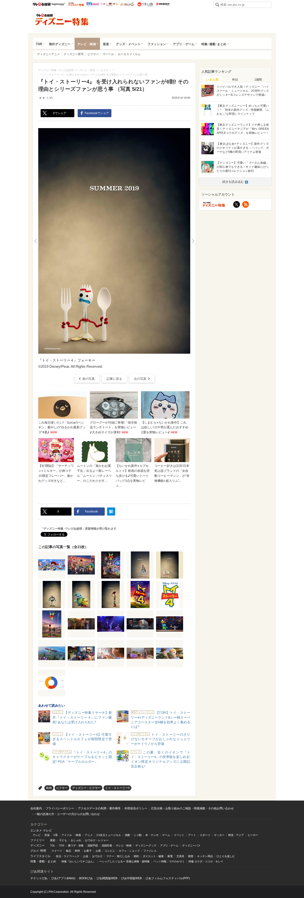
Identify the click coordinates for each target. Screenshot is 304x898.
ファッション (156, 44)
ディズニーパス (191, 845)
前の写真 (88, 379)
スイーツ (57, 850)
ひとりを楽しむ (226, 856)
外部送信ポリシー (135, 808)
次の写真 (140, 379)
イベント (179, 835)
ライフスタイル (40, 856)
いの (50, 97)
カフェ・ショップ (129, 850)
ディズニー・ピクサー (86, 788)
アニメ (89, 835)
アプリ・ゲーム (184, 44)
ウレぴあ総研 (42, 4)
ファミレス (150, 850)
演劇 (127, 835)
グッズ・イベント (128, 44)
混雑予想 (92, 845)
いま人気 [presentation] (212, 79)
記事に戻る (114, 379)
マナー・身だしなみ (118, 856)
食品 (68, 850)
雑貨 (190, 856)
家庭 (52, 840)
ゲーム (166, 835)
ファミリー (37, 840)
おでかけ (97, 856)
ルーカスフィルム (129, 54)
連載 (42, 861)
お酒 (98, 850)
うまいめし (109, 4)
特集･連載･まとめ (213, 44)
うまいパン (127, 4)
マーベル (108, 54)
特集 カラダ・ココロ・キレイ (206, 861)
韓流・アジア (236, 835)
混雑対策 (107, 845)
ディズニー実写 (74, 54)
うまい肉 (145, 4)
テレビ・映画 (86, 44)
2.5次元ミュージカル (108, 835)
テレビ (37, 835)
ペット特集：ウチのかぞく (169, 861)
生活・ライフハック (67, 856)
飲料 (77, 850)
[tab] (212, 79)
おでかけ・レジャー (97, 840)
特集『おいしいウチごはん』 (78, 861)
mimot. (92, 4)
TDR (39, 44)
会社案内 (36, 808)
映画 (49, 788)
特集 (33, 861)
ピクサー (93, 54)
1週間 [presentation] (258, 79)
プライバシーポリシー (60, 808)
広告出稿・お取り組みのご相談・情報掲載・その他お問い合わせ (192, 808)
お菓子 (88, 850)
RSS (245, 204)
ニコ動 (138, 835)
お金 (85, 856)
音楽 (106, 44)
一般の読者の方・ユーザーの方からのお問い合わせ (67, 814)
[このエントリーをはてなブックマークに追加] (111, 511)
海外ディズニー (60, 44)
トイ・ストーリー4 (117, 788)
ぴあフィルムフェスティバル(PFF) (168, 878)
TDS (61, 845)
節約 (136, 856)
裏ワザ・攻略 (76, 845)
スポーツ (205, 835)
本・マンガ (151, 835)
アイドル (67, 835)
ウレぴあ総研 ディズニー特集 (76, 4)
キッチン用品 (205, 856)
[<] (35, 241)
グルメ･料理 (38, 850)
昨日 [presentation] (235, 79)
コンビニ (109, 850)
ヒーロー (253, 835)
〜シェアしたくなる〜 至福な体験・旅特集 (124, 861)
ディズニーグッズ (145, 845)
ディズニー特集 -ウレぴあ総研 (61, 19)
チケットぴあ (39, 878)
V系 (55, 835)
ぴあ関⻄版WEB (107, 878)
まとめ (52, 861)
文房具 (180, 856)
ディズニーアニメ (48, 54)
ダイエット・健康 (153, 856)
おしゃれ (76, 840)
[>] (193, 241)
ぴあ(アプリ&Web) (63, 878)
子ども (63, 840)
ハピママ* (58, 4)
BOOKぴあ (86, 878)
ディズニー (37, 845)
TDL (52, 845)
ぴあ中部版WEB (131, 878)
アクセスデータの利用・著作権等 (99, 808)
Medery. (163, 4)
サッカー (219, 835)
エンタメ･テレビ (41, 830)
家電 (170, 856)
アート (192, 835)
